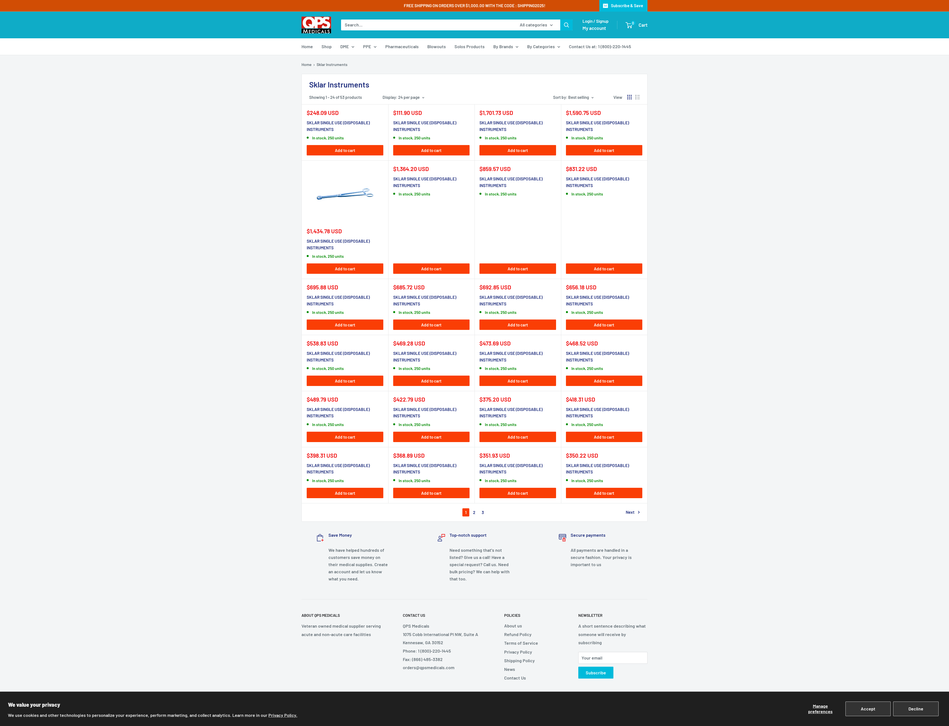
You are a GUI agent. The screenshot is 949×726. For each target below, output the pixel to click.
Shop (327, 46)
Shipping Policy (519, 660)
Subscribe (596, 672)
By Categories (541, 46)
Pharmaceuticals (402, 46)
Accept (868, 708)
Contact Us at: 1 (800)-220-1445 (600, 46)
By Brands (503, 46)
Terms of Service (521, 643)
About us (513, 625)
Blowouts (436, 46)
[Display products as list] (637, 97)
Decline (915, 708)
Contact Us (515, 678)
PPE (367, 46)
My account (594, 28)
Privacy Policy (518, 652)
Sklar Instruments (332, 64)
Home (307, 46)
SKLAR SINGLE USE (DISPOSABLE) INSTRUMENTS (338, 125)
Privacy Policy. (282, 715)
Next (630, 512)
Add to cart (345, 150)
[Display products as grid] (629, 97)
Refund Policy (518, 634)
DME (344, 46)
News (509, 669)
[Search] (566, 25)
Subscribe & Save (627, 5)
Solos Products (469, 46)
